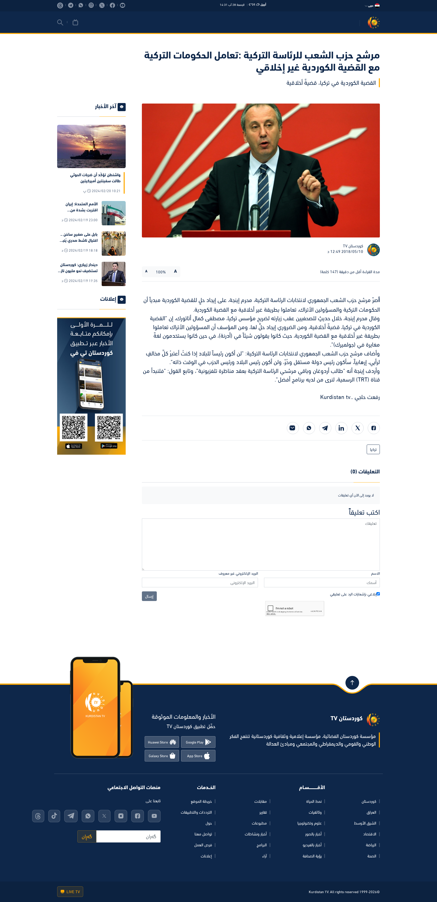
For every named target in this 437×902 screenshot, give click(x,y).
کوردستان (369, 801)
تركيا (373, 449)
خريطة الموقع (201, 801)
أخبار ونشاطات (256, 834)
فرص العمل (203, 845)
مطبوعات (259, 823)
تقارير (263, 812)
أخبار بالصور (313, 834)
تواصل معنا (203, 834)
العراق (371, 812)
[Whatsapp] (309, 428)
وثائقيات (315, 812)
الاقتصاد (369, 834)
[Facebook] (374, 428)
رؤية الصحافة (312, 856)
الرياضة (371, 845)
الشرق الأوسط (365, 823)
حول (209, 823)
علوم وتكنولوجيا (309, 823)
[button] (60, 22)
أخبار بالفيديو (312, 845)
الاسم (375, 573)
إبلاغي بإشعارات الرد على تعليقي (353, 594)
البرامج (262, 845)
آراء (264, 856)
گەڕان (87, 836)
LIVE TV (72, 892)
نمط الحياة (314, 801)
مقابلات (260, 801)
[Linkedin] (341, 428)
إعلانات (206, 856)
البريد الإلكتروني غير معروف (238, 573)
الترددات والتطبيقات (196, 812)
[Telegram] (325, 428)
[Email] (293, 428)
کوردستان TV (353, 246)
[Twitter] (358, 428)
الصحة (371, 856)
